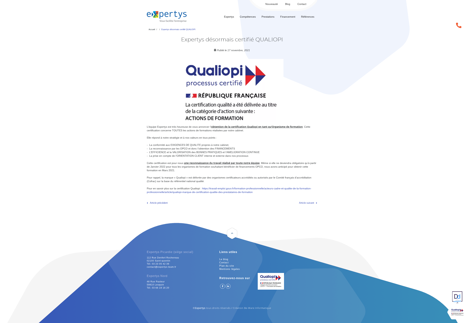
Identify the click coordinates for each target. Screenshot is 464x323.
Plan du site (226, 265)
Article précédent (159, 202)
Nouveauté (271, 4)
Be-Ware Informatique (257, 308)
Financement (287, 16)
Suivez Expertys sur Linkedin (228, 286)
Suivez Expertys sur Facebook (222, 286)
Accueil (152, 29)
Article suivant (306, 202)
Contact (301, 4)
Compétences (248, 16)
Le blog (223, 259)
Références (307, 16)
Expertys (229, 16)
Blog (287, 4)
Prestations (268, 16)
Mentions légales (229, 269)
